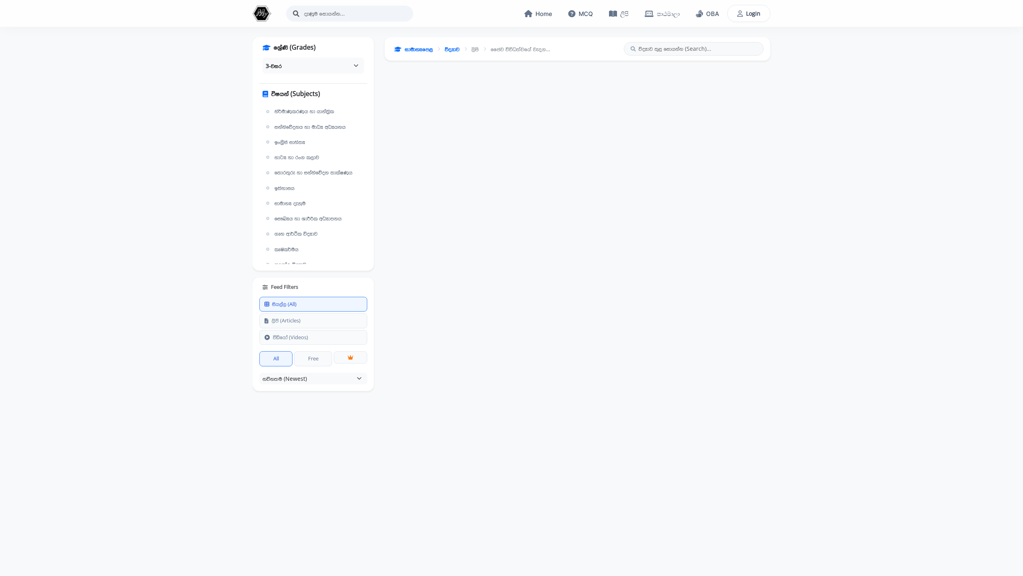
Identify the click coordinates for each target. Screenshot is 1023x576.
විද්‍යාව (452, 49)
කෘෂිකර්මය (287, 249)
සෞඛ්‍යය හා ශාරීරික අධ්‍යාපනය (308, 218)
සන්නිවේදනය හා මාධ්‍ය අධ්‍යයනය (310, 126)
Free (313, 358)
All (276, 358)
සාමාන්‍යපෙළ (419, 49)
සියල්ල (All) (284, 304)
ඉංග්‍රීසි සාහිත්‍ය (290, 142)
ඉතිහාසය (285, 188)
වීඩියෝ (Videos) (290, 337)
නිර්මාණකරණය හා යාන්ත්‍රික (304, 111)
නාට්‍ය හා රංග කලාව (297, 157)
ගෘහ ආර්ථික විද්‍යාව (296, 233)
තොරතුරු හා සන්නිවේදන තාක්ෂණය (313, 172)
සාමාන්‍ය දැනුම (290, 203)
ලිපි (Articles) (286, 320)
